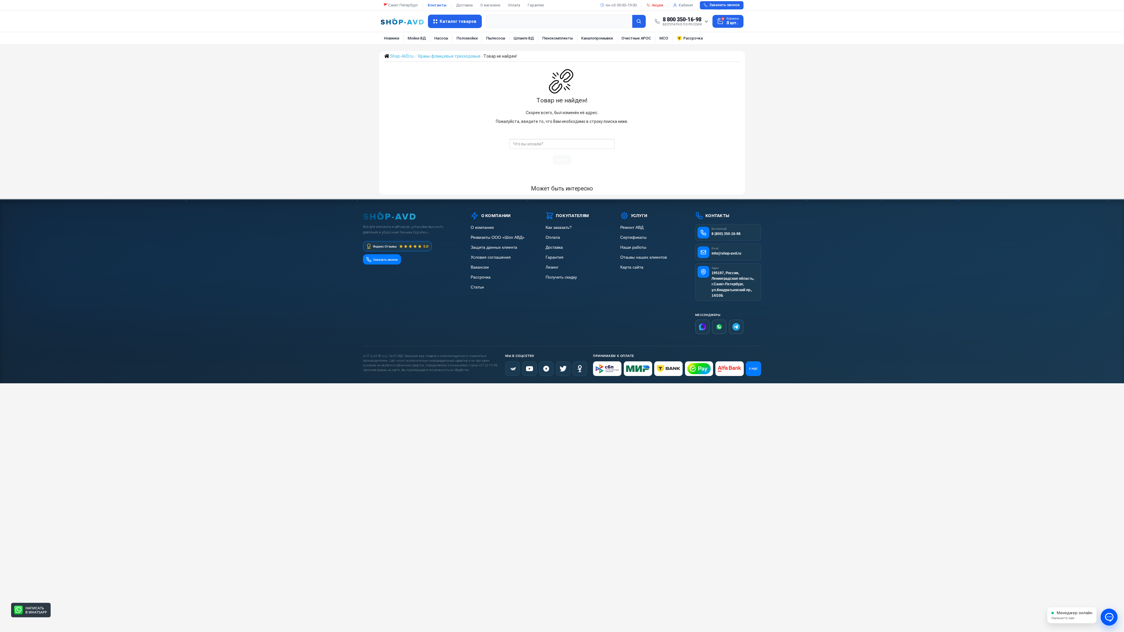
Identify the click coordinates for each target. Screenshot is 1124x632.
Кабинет (686, 5)
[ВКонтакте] (512, 368)
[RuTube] (546, 368)
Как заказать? (559, 227)
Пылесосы (495, 38)
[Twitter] (563, 368)
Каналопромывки (597, 38)
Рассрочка (693, 38)
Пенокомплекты (557, 38)
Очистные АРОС (636, 38)
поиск (562, 159)
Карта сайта (631, 267)
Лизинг (552, 267)
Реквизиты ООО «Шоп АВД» (498, 237)
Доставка (464, 5)
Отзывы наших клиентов (643, 257)
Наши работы (633, 247)
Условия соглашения (491, 257)
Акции (657, 5)
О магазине (490, 5)
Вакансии (480, 267)
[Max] (702, 327)
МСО (663, 38)
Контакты (437, 5)
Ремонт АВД (631, 227)
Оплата (514, 5)
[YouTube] (529, 368)
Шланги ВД (524, 38)
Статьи (477, 287)
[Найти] (639, 21)
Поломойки (467, 38)
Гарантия (536, 5)
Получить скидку (561, 277)
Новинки (391, 38)
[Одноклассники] (580, 368)
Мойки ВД (417, 38)
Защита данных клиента (494, 247)
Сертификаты (633, 237)
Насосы (441, 38)
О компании (482, 227)
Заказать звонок (724, 5)
